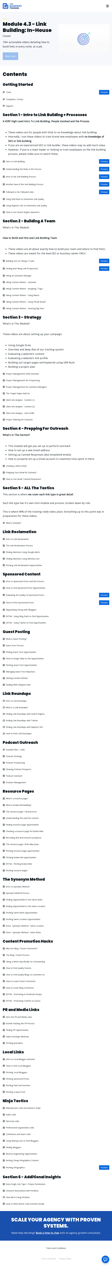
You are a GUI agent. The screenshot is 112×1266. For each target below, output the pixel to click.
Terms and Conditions (56, 1248)
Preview (104, 92)
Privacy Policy (65, 1258)
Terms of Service (48, 1258)
